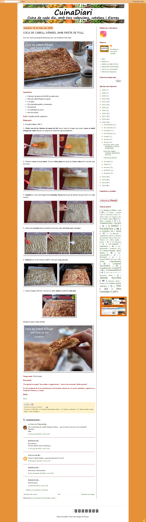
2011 (104, 185)
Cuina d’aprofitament (110, 261)
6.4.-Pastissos (116, 242)
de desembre (108, 125)
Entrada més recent (30, 494)
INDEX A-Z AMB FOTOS (110, 64)
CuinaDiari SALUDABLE (110, 265)
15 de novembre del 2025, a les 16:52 (41, 473)
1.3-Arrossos (108, 214)
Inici (59, 494)
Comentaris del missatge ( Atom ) (45, 498)
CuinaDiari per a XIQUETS (110, 268)
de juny (106, 142)
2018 (104, 113)
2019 (104, 110)
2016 (104, 119)
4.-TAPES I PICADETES (110, 227)
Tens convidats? (34, 411)
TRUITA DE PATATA (110, 158)
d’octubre (107, 130)
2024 (104, 96)
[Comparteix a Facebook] (32, 404)
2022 (104, 102)
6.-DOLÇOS (35, 409)
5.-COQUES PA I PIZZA (110, 231)
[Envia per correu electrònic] (25, 404)
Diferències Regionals (109, 72)
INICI (103, 59)
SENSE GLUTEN (110, 278)
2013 (104, 180)
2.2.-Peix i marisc (110, 220)
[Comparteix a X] (30, 404)
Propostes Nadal (107, 275)
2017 (104, 116)
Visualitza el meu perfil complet (114, 51)
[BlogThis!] (27, 404)
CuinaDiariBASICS (113, 270)
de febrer (107, 170)
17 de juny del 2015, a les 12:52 (39, 448)
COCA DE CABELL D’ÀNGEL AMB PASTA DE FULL (111, 153)
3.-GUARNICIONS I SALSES (110, 222)
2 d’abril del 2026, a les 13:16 (38, 486)
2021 (104, 105)
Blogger (86, 517)
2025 (104, 93)
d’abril (106, 164)
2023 (104, 99)
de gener (107, 173)
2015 (104, 122)
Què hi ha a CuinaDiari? (110, 69)
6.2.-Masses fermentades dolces (49, 409)
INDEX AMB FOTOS (112, 272)
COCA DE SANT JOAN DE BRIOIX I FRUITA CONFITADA (111, 146)
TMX (118, 286)
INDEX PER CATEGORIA (110, 67)
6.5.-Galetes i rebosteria (68, 409)
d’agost (106, 136)
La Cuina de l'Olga (35, 424)
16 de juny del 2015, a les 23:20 (39, 434)
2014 (104, 177)
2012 (104, 182)
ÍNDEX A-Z (105, 61)
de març (107, 167)
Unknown (31, 455)
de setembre (108, 133)
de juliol (106, 139)
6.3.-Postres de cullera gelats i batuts (110, 240)
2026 (104, 90)
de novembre (108, 128)
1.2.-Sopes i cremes (113, 212)
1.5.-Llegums (113, 217)
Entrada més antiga (87, 494)
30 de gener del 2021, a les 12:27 (39, 461)
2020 (104, 107)
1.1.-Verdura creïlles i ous (110, 210)
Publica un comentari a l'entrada (37, 490)
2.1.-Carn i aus (106, 219)
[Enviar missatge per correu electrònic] (46, 407)
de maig (107, 161)
